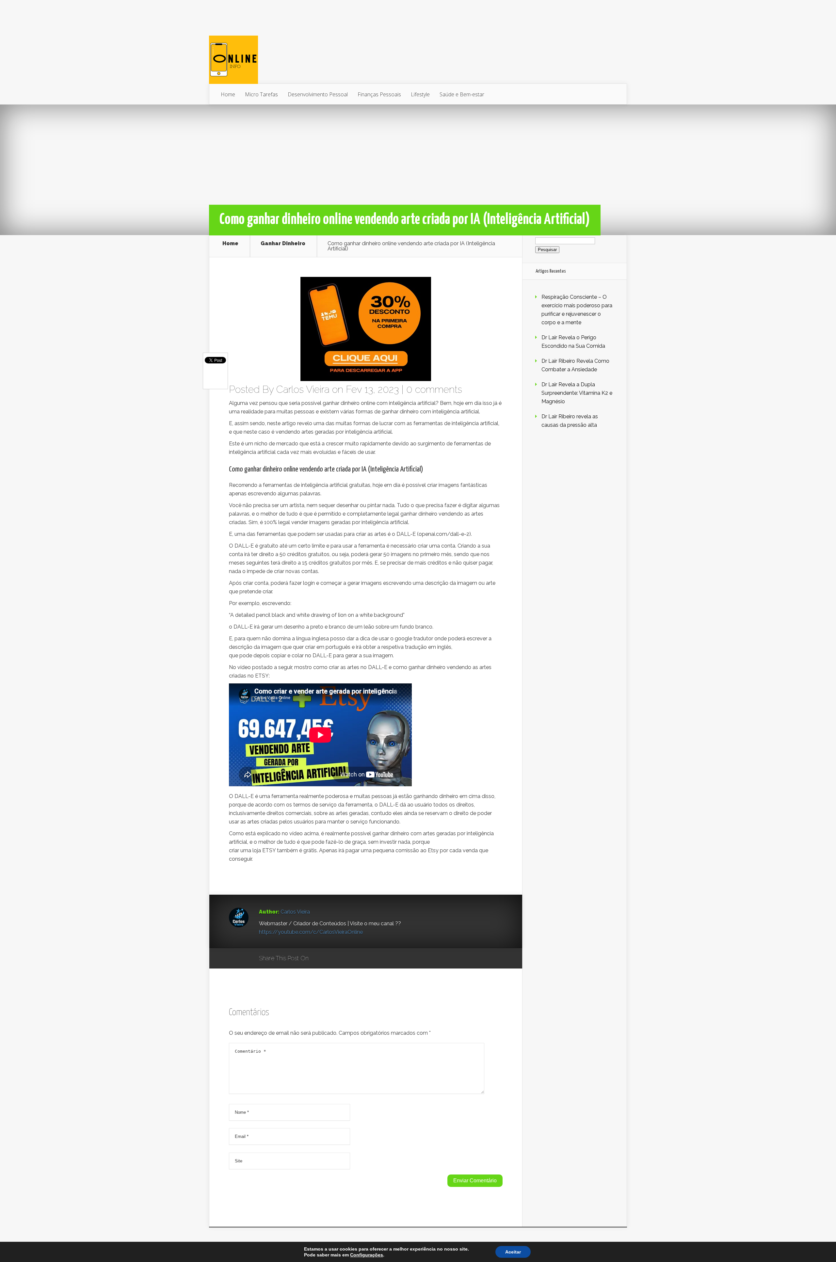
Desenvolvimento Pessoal (318, 94)
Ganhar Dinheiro (283, 244)
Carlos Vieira (303, 389)
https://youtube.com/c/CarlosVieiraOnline (311, 932)
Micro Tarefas (261, 94)
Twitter (345, 958)
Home (228, 94)
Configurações (366, 1254)
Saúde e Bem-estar (462, 94)
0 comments (434, 389)
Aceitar (513, 1251)
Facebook (333, 958)
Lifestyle (420, 94)
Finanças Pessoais (379, 94)
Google (320, 958)
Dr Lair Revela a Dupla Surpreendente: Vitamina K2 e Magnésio (576, 393)
